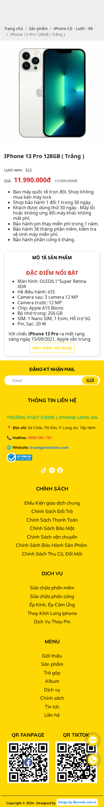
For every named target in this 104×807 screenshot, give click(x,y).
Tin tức (52, 706)
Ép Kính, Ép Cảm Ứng (52, 604)
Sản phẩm (52, 664)
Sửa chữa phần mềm (52, 588)
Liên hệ (52, 715)
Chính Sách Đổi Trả (52, 511)
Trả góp (52, 673)
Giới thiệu (52, 656)
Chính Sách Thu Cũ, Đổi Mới (52, 554)
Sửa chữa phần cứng (52, 596)
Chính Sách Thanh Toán (52, 520)
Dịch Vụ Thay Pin (52, 621)
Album (52, 681)
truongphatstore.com (49, 447)
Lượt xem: (13, 170)
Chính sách (52, 698)
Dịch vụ (52, 690)
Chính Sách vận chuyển (52, 537)
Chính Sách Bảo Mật (52, 528)
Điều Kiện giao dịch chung (52, 503)
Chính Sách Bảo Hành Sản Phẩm (52, 545)
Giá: (7, 180)
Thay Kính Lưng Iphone (52, 613)
